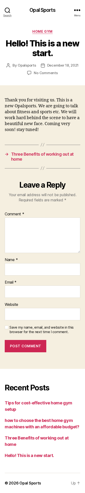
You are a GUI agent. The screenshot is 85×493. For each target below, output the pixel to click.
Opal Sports (42, 10)
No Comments (46, 73)
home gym (42, 31)
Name (11, 260)
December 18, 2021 (63, 65)
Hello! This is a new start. (29, 455)
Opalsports (27, 65)
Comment (14, 214)
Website (11, 305)
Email (11, 282)
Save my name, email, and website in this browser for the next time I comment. (41, 329)
